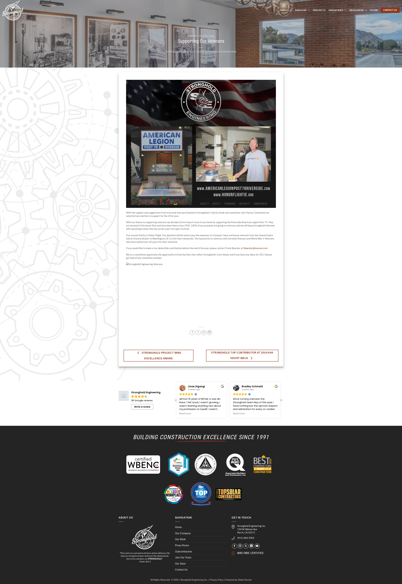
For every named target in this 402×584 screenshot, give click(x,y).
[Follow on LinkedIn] (251, 546)
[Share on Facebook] (192, 332)
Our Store (180, 563)
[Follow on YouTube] (257, 546)
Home (178, 527)
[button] (281, 400)
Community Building (197, 36)
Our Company (183, 533)
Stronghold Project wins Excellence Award (161, 355)
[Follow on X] (245, 546)
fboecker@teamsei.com (256, 248)
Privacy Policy (216, 580)
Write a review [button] (142, 406)
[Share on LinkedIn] (209, 332)
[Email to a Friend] (203, 332)
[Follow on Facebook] (234, 546)
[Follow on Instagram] (240, 546)
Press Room (182, 545)
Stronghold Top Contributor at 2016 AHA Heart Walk (242, 355)
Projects (319, 10)
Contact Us (181, 569)
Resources (356, 10)
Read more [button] (185, 413)
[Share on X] (198, 332)
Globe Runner (245, 580)
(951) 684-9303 (245, 537)
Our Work (180, 539)
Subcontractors (183, 551)
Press (212, 36)
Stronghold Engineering (221, 52)
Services (301, 10)
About (284, 10)
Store (374, 10)
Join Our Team (183, 557)
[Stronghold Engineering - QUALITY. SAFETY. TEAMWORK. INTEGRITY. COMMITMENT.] (16, 10)
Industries (336, 10)
